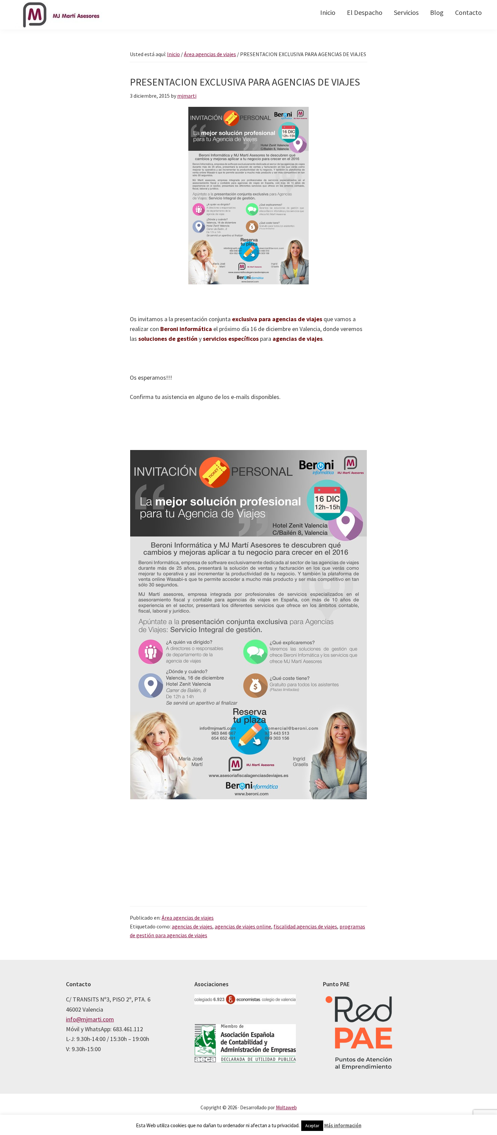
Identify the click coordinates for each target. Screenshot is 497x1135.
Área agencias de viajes (188, 917)
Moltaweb (286, 1107)
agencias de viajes (192, 926)
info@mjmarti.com (90, 1019)
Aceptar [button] (312, 1126)
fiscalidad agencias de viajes (305, 926)
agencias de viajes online (243, 926)
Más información (342, 1125)
